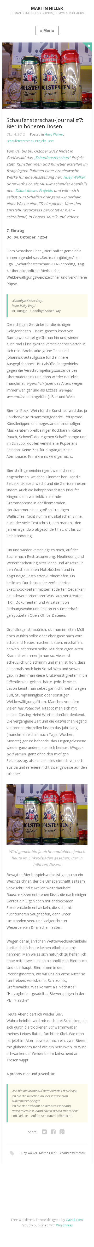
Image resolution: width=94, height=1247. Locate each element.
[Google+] (62, 1132)
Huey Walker (54, 134)
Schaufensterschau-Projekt (26, 141)
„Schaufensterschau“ (52, 157)
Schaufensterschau (71, 1153)
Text (50, 141)
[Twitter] (44, 1132)
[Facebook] (53, 1132)
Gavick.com (74, 1220)
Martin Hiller (48, 1153)
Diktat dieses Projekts (34, 190)
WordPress (64, 1225)
